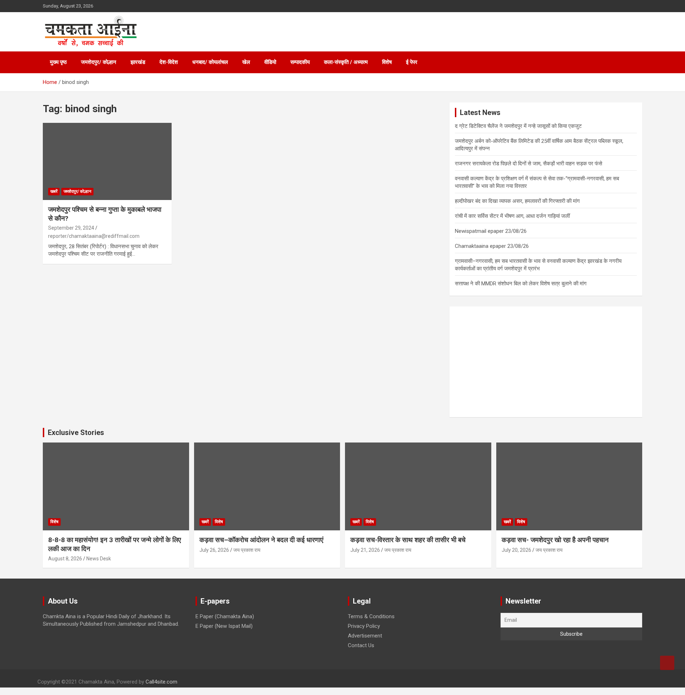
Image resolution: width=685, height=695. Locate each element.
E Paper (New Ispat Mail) (224, 626)
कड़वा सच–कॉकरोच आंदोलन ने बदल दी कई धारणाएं (261, 540)
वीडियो (270, 62)
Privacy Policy (364, 626)
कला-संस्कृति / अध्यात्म (346, 62)
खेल (246, 62)
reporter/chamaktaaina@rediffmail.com (93, 236)
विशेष (387, 62)
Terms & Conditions (371, 616)
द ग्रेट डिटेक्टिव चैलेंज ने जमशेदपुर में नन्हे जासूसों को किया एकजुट (518, 126)
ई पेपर (411, 62)
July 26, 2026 (214, 550)
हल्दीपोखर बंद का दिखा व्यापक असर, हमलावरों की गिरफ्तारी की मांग (517, 201)
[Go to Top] (667, 663)
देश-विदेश (168, 62)
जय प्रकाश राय (246, 550)
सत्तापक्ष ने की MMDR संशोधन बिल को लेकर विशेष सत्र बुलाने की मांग (521, 283)
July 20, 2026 (516, 550)
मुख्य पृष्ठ (58, 62)
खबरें (53, 191)
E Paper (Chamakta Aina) (225, 616)
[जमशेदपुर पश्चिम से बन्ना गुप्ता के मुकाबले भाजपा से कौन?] (107, 161)
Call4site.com (161, 682)
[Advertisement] (546, 362)
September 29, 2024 (71, 228)
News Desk (98, 558)
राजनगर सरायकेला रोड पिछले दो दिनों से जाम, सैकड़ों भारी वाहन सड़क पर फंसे (528, 163)
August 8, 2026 (65, 558)
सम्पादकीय (300, 62)
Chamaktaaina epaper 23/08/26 (492, 246)
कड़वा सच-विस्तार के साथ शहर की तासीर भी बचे (408, 540)
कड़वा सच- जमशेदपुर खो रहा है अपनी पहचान (555, 540)
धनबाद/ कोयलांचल (210, 62)
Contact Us (361, 645)
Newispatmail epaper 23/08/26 (491, 231)
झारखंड (138, 62)
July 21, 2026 (365, 550)
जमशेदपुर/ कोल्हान (98, 62)
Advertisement (365, 635)
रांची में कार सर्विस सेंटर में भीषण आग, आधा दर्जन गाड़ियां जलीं (512, 216)
